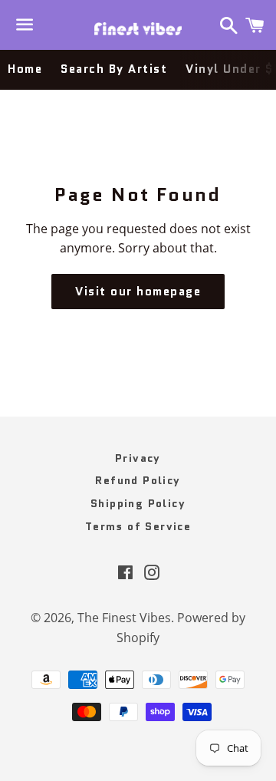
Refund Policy (137, 480)
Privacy (138, 458)
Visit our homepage (138, 291)
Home (25, 69)
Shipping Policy (138, 503)
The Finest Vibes (124, 617)
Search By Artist (114, 69)
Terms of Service (138, 526)
